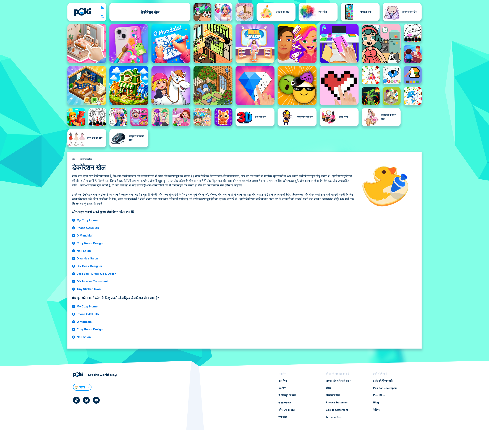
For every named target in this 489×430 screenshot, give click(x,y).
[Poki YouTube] (96, 400)
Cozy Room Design (90, 243)
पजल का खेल (285, 402)
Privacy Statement (337, 402)
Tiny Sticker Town (89, 289)
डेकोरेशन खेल (86, 159)
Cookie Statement (337, 410)
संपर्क (328, 388)
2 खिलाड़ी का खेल (287, 395)
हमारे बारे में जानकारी (383, 381)
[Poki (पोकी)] (82, 12)
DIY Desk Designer (89, 266)
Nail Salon (84, 250)
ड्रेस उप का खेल (287, 410)
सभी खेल (283, 417)
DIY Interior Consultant (92, 281)
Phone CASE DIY (88, 227)
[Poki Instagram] (86, 400)
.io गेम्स (282, 388)
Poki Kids (379, 395)
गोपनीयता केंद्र (333, 395)
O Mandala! (84, 235)
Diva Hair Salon (87, 258)
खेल (73, 159)
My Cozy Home (87, 220)
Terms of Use (334, 417)
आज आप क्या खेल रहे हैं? (102, 16)
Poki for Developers (385, 388)
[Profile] (102, 7)
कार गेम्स (283, 381)
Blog (376, 402)
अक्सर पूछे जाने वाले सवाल (338, 381)
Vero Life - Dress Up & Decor (96, 273)
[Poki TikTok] (76, 400)
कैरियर (376, 410)
